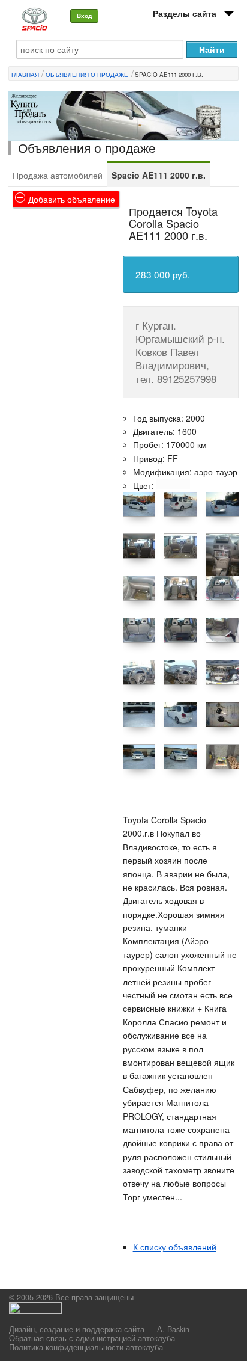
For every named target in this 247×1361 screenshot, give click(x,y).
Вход (84, 15)
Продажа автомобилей (58, 175)
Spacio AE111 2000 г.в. (169, 74)
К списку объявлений (174, 1247)
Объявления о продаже (87, 74)
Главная (25, 74)
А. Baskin (173, 1329)
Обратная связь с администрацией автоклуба (92, 1338)
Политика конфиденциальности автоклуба (86, 1347)
